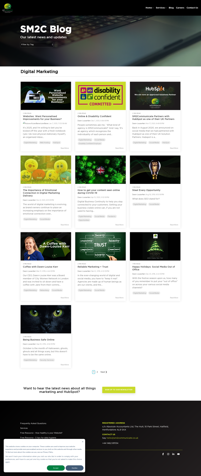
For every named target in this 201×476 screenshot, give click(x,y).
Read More (65, 148)
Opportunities (84, 220)
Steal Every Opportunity (146, 190)
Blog (171, 8)
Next (103, 372)
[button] (163, 454)
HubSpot (56, 143)
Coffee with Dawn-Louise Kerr (40, 267)
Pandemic (112, 216)
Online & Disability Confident (94, 116)
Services (160, 8)
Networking (44, 290)
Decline (74, 468)
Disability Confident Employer (90, 143)
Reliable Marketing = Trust (93, 267)
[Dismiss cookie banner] (83, 442)
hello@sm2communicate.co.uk (122, 438)
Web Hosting (45, 143)
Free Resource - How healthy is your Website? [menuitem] (41, 433)
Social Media (99, 140)
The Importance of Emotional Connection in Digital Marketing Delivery (41, 193)
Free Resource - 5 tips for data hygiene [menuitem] (38, 438)
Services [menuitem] (24, 428)
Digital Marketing (30, 143)
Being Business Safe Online (38, 340)
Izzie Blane (44, 123)
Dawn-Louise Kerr (84, 121)
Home (149, 8)
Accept (56, 468)
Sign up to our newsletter (118, 389)
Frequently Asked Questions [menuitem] (33, 423)
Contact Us (192, 8)
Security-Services (47, 360)
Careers (180, 8)
